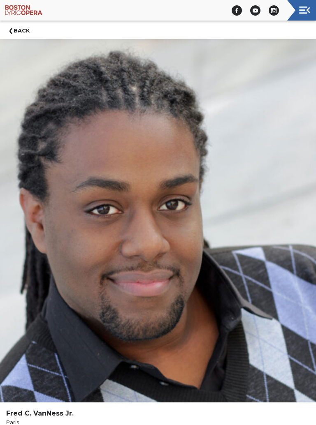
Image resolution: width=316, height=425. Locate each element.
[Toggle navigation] (304, 10)
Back (22, 30)
